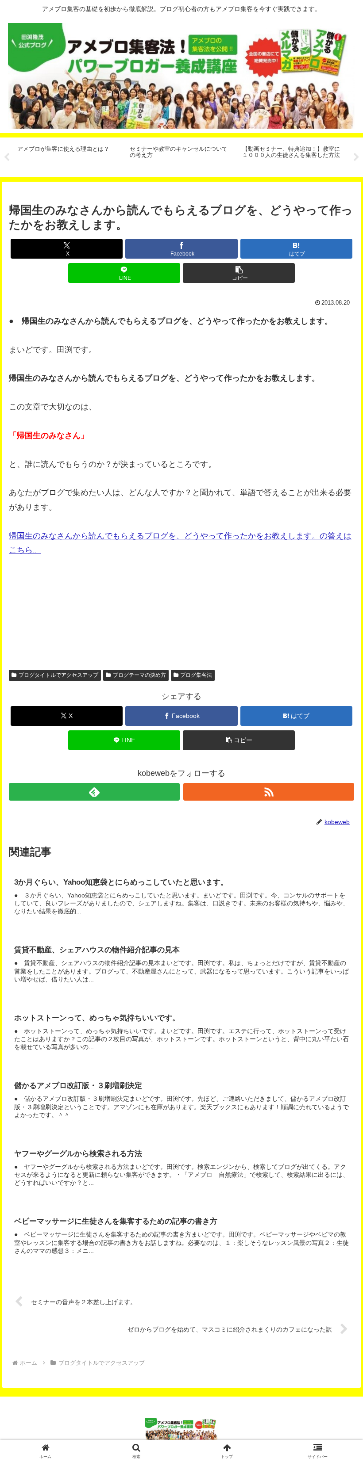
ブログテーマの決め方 (139, 675)
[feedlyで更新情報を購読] (94, 792)
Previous (6, 157)
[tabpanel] (68, 156)
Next (356, 157)
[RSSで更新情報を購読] (268, 792)
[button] (239, 273)
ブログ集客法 (196, 675)
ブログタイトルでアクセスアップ (58, 675)
